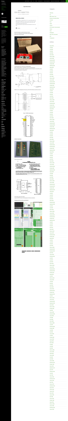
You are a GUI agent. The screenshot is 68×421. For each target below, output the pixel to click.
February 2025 (52, 78)
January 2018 (52, 213)
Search (2, 25)
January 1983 (52, 409)
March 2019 (52, 200)
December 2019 (52, 184)
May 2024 (51, 94)
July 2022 (51, 132)
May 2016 (51, 243)
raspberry (3, 132)
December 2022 (52, 123)
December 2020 (52, 166)
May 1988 (51, 396)
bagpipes (3, 86)
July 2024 (51, 90)
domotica (2, 91)
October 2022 (52, 126)
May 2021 (51, 157)
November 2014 (52, 256)
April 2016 (51, 245)
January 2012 (52, 288)
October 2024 (52, 85)
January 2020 (52, 182)
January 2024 (52, 101)
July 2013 (51, 276)
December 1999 (52, 362)
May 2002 (51, 348)
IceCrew (51, 25)
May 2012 (51, 283)
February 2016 (52, 247)
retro (23, 252)
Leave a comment (26, 14)
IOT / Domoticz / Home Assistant (55, 27)
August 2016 (52, 238)
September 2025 (52, 65)
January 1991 (52, 391)
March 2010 (52, 304)
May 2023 (51, 114)
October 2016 (52, 236)
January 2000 (52, 360)
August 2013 (52, 274)
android (2, 80)
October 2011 (52, 292)
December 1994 (52, 378)
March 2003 (52, 342)
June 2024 (51, 92)
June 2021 (51, 155)
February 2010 (52, 306)
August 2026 (52, 45)
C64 (2, 90)
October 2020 (52, 168)
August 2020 (52, 171)
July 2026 (51, 47)
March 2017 (52, 229)
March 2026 (52, 54)
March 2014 (52, 263)
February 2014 (52, 265)
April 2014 (51, 261)
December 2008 (52, 313)
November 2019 (52, 186)
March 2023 (52, 117)
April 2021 (51, 159)
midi (2, 111)
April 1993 (51, 382)
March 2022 (52, 139)
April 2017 (51, 227)
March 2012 (52, 286)
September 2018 (52, 204)
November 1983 (52, 407)
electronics (3, 93)
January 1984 (52, 405)
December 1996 (52, 371)
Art (50, 14)
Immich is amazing (3, 62)
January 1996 (52, 376)
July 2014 (51, 258)
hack (5, 98)
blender (2, 89)
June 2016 (51, 241)
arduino (3, 82)
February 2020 (52, 180)
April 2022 (51, 137)
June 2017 (51, 223)
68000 (5, 79)
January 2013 (52, 279)
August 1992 (52, 387)
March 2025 (52, 76)
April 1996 (51, 375)
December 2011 (52, 290)
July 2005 (51, 335)
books (5, 89)
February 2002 (52, 349)
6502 (2, 79)
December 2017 (52, 214)
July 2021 (51, 153)
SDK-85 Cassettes (21, 12)
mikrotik (4, 111)
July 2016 (51, 240)
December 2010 (52, 301)
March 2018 (52, 209)
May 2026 (51, 51)
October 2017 (52, 218)
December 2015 (52, 249)
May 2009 (51, 310)
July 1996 (51, 373)
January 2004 (52, 339)
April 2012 (51, 285)
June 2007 (51, 324)
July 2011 (51, 295)
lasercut (2, 109)
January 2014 (52, 267)
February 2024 (52, 99)
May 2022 (51, 135)
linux (5, 109)
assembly (3, 83)
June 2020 (51, 173)
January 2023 (52, 121)
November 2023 (52, 103)
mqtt (2, 112)
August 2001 (52, 353)
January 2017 (52, 232)
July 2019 (51, 193)
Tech (50, 36)
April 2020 (51, 177)
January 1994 (52, 380)
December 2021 (52, 144)
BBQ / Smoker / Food (53, 16)
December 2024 (52, 81)
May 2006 (51, 331)
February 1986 (52, 403)
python (3, 130)
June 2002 (51, 346)
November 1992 (52, 385)
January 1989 (52, 394)
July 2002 (51, 344)
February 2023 (52, 119)
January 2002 (52, 351)
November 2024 (52, 83)
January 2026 (52, 58)
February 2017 (52, 231)
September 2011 (52, 294)
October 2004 (52, 337)
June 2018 (51, 207)
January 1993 (52, 384)
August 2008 (52, 315)
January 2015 (52, 254)
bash (2, 87)
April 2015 (51, 252)
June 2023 (51, 112)
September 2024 (52, 87)
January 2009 (52, 312)
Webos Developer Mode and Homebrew (3, 69)
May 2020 (51, 175)
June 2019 (51, 195)
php (2, 122)
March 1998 (52, 366)
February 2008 (52, 322)
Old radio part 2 (3, 65)
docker (4, 90)
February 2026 (52, 56)
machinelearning (3, 110)
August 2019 (52, 191)
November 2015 (52, 250)
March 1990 (52, 393)
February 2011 (52, 297)
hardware (3, 103)
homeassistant (3, 106)
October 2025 (52, 63)
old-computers (3, 119)
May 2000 (51, 357)
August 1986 (52, 402)
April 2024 (51, 96)
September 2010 (52, 303)
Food (50, 21)
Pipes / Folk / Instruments (54, 34)
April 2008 (51, 319)
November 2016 (52, 234)
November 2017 (52, 216)
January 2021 (52, 164)
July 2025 (51, 69)
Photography (52, 32)
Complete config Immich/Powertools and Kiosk (3, 74)
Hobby (51, 23)
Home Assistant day (4, 53)
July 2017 (51, 222)
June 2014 (51, 259)
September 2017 (52, 220)
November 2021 (52, 146)
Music (51, 30)
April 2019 (51, 198)
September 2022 (52, 128)
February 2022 (52, 141)
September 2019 (52, 189)
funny (2, 97)
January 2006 (52, 333)
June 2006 (51, 330)
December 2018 (52, 202)
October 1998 (52, 364)
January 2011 (52, 299)
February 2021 (52, 162)
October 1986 (52, 400)
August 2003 (52, 340)
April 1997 (51, 369)
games (2, 98)
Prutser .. (3, 1)
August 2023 (52, 108)
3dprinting (51, 12)
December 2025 (52, 60)
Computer (19, 10)
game (5, 97)
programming (3, 126)
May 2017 (51, 225)
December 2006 (52, 326)
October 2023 (52, 105)
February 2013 (52, 277)
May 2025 (51, 72)
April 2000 (51, 358)
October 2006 (52, 328)
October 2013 (52, 272)
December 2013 (52, 268)
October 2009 (52, 308)
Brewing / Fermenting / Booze (54, 18)
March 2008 (52, 321)
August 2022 (52, 130)
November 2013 (52, 270)
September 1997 (52, 367)
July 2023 (51, 110)
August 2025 (52, 67)
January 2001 (52, 355)
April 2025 (51, 74)
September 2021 (52, 150)
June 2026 (51, 49)
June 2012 (51, 281)
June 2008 (51, 317)
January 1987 (52, 398)
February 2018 (52, 211)
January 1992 (52, 389)
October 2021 (52, 148)
